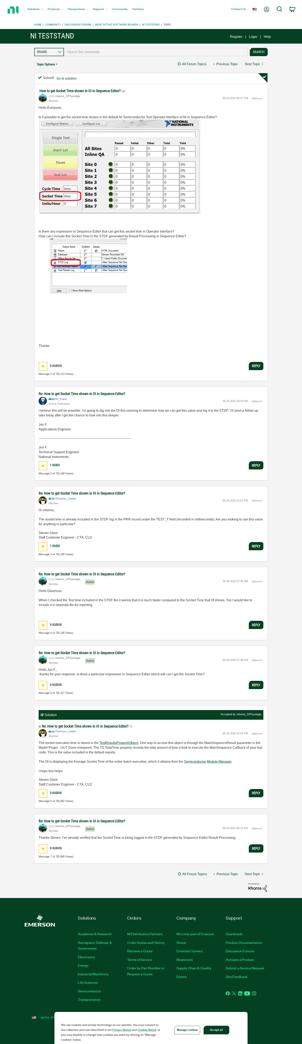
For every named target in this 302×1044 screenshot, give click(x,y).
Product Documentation (244, 942)
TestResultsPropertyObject (118, 743)
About (181, 942)
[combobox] (156, 52)
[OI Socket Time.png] (123, 173)
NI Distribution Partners (145, 934)
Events (181, 976)
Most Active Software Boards (116, 24)
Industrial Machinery (93, 974)
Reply (256, 366)
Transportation (89, 999)
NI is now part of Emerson (195, 934)
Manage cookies (187, 1029)
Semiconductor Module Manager (207, 761)
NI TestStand (151, 24)
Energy (83, 965)
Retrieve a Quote (139, 951)
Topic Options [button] (46, 64)
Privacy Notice (121, 1030)
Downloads (234, 934)
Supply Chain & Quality (193, 968)
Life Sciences (88, 982)
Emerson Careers (189, 951)
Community (53, 24)
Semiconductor (89, 991)
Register (236, 36)
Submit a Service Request (245, 968)
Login (253, 36)
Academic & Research (95, 934)
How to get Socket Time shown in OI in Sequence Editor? (80, 91)
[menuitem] (35, 10)
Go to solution (66, 78)
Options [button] (256, 98)
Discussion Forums (78, 24)
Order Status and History (146, 942)
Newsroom (184, 959)
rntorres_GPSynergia (248, 714)
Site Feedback (237, 976)
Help (267, 36)
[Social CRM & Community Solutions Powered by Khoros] (257, 887)
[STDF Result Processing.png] (134, 293)
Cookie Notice (147, 1030)
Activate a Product (240, 959)
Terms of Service (139, 959)
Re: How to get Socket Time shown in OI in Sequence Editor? (82, 394)
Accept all (216, 1029)
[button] (43, 366)
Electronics (86, 957)
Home (37, 24)
